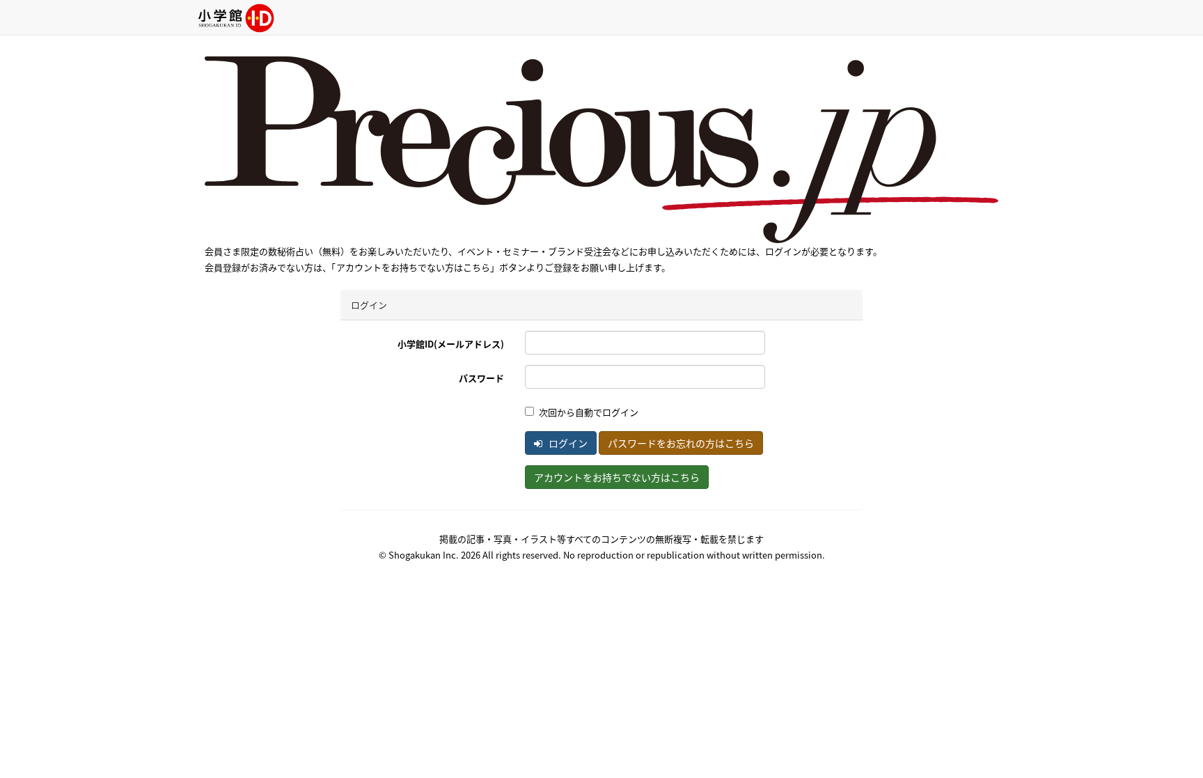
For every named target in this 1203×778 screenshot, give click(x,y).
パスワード (481, 377)
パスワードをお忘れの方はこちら (681, 443)
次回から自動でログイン (588, 412)
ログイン (567, 443)
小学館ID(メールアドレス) (451, 343)
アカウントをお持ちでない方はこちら (617, 477)
